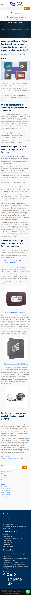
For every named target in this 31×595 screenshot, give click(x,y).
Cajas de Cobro (4, 477)
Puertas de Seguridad (5, 490)
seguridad (8, 458)
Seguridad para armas (6, 494)
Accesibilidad (4, 591)
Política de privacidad (8, 536)
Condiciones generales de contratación (12, 538)
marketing (6, 54)
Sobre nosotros (6, 534)
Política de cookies (7, 542)
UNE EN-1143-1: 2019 (17, 229)
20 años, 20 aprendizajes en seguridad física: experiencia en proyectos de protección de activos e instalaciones (15, 554)
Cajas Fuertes (4, 480)
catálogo (26, 440)
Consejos (3, 484)
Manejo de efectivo (5, 488)
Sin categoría (4, 496)
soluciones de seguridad (18, 458)
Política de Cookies (12, 591)
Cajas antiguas (4, 475)
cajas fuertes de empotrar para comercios (13, 156)
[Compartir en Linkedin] (6, 59)
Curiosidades (4, 486)
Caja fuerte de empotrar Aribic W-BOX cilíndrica (16, 364)
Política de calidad (7, 540)
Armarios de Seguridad (6, 471)
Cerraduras (3, 482)
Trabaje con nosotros (8, 546)
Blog (7, 456)
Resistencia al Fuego (5, 492)
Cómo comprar (6, 544)
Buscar (26, 9)
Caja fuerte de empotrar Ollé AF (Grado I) (14, 312)
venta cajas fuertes (5, 499)
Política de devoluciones (22, 591)
